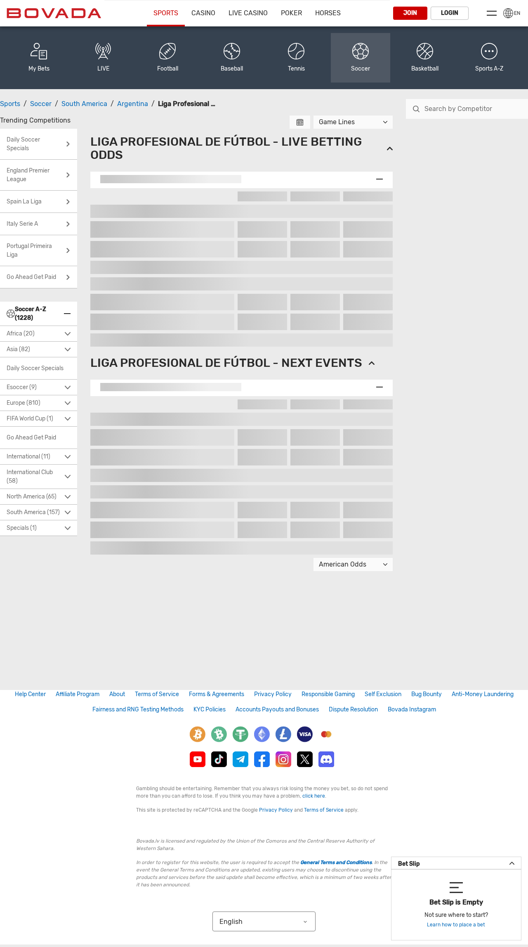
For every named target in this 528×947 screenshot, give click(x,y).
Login (449, 13)
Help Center (30, 694)
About (117, 694)
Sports (165, 13)
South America (84, 104)
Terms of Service (157, 694)
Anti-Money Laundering (483, 694)
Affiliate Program (77, 694)
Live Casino (248, 13)
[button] (489, 58)
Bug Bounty (426, 694)
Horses (328, 13)
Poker (291, 13)
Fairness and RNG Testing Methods (138, 709)
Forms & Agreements (216, 694)
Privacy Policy (273, 694)
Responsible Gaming (328, 694)
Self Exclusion (383, 694)
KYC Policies (209, 709)
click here (313, 796)
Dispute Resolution (353, 709)
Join (410, 13)
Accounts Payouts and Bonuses (277, 709)
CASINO (203, 13)
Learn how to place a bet (456, 925)
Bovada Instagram (412, 709)
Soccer (41, 104)
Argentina (132, 104)
